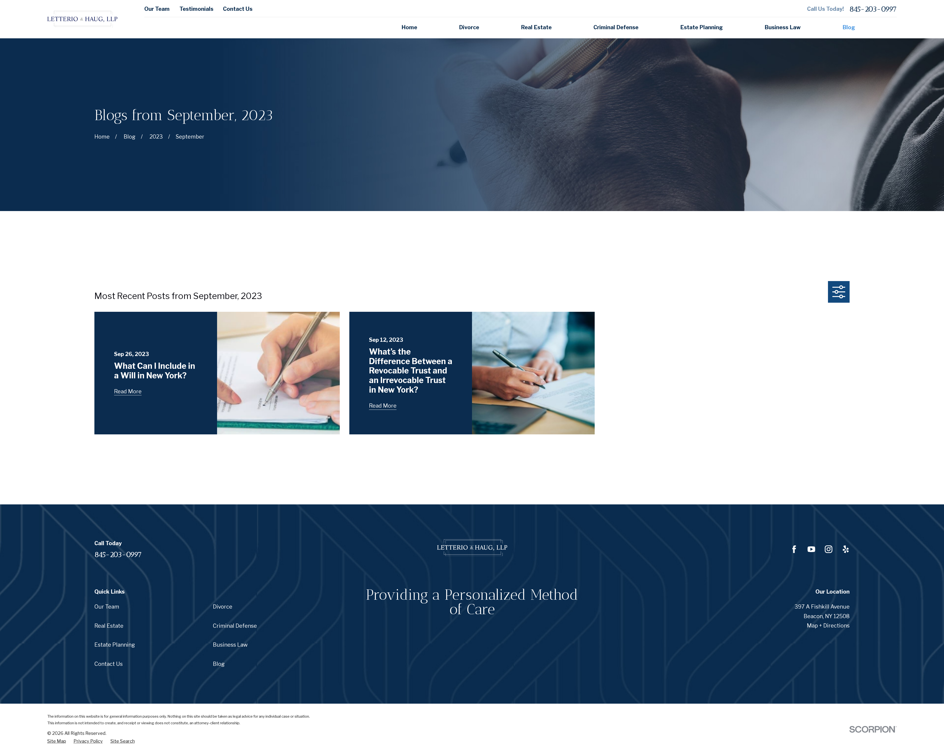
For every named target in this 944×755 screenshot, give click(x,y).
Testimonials (196, 9)
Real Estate (108, 626)
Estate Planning (114, 644)
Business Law (230, 644)
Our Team (157, 9)
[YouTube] (811, 549)
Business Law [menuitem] (783, 27)
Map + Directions (828, 625)
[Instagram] (828, 549)
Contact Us (237, 9)
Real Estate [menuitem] (536, 27)
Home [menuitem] (409, 27)
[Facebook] (794, 549)
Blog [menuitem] (848, 27)
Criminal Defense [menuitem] (615, 27)
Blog (219, 664)
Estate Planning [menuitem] (701, 27)
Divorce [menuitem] (469, 27)
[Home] (82, 19)
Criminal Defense (235, 626)
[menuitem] (56, 741)
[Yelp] (846, 549)
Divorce (222, 606)
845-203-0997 (873, 9)
